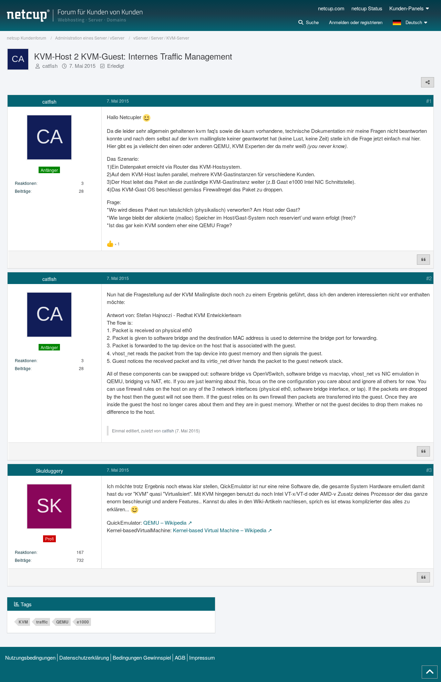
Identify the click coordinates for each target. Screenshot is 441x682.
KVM (23, 622)
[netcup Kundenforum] (75, 15)
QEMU (62, 622)
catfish (50, 65)
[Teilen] (427, 82)
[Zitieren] (423, 259)
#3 (429, 469)
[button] (411, 22)
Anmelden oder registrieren (355, 22)
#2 (429, 278)
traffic (42, 622)
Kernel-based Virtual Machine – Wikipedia (219, 530)
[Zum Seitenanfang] (430, 672)
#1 (429, 100)
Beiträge (23, 191)
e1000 (83, 622)
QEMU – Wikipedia (164, 522)
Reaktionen (26, 183)
